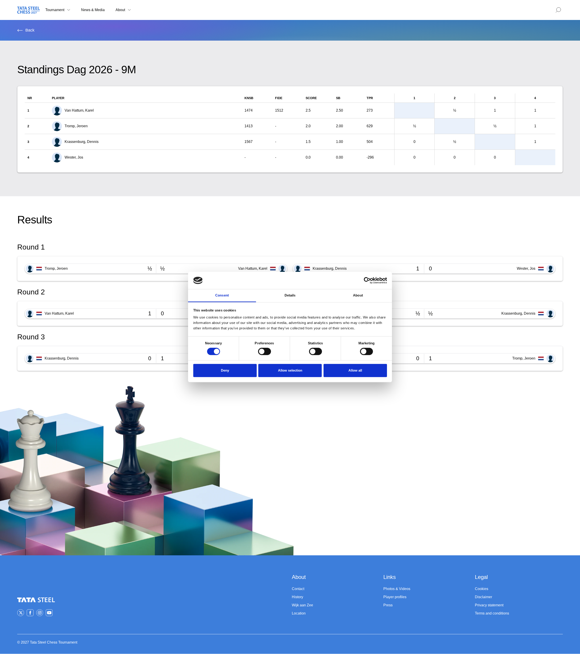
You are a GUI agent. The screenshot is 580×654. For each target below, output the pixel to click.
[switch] (264, 351)
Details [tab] (290, 295)
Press (388, 605)
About (120, 10)
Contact (298, 589)
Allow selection (290, 370)
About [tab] (358, 295)
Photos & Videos (396, 589)
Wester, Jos (526, 268)
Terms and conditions (492, 613)
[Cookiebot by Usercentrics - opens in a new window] (367, 280)
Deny (225, 370)
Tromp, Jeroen (56, 268)
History (297, 597)
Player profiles (394, 597)
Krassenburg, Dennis (330, 268)
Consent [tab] (222, 295)
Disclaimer (483, 597)
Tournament (54, 10)
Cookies (481, 589)
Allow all (355, 370)
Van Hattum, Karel (252, 268)
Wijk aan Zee (302, 605)
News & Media (93, 10)
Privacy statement (489, 605)
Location (299, 613)
